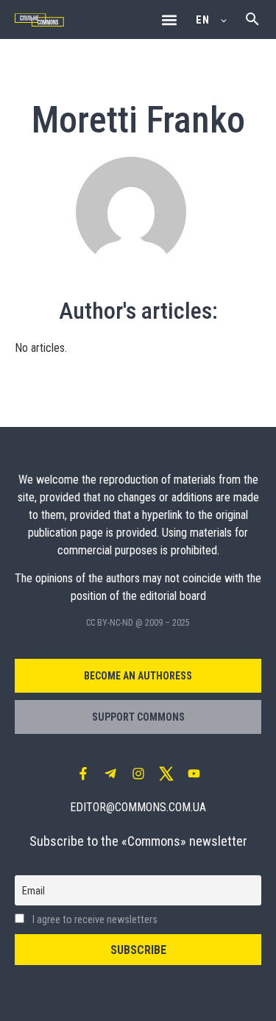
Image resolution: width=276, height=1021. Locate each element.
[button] (169, 19)
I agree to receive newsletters (94, 920)
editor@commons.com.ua (138, 807)
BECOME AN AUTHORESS (138, 676)
